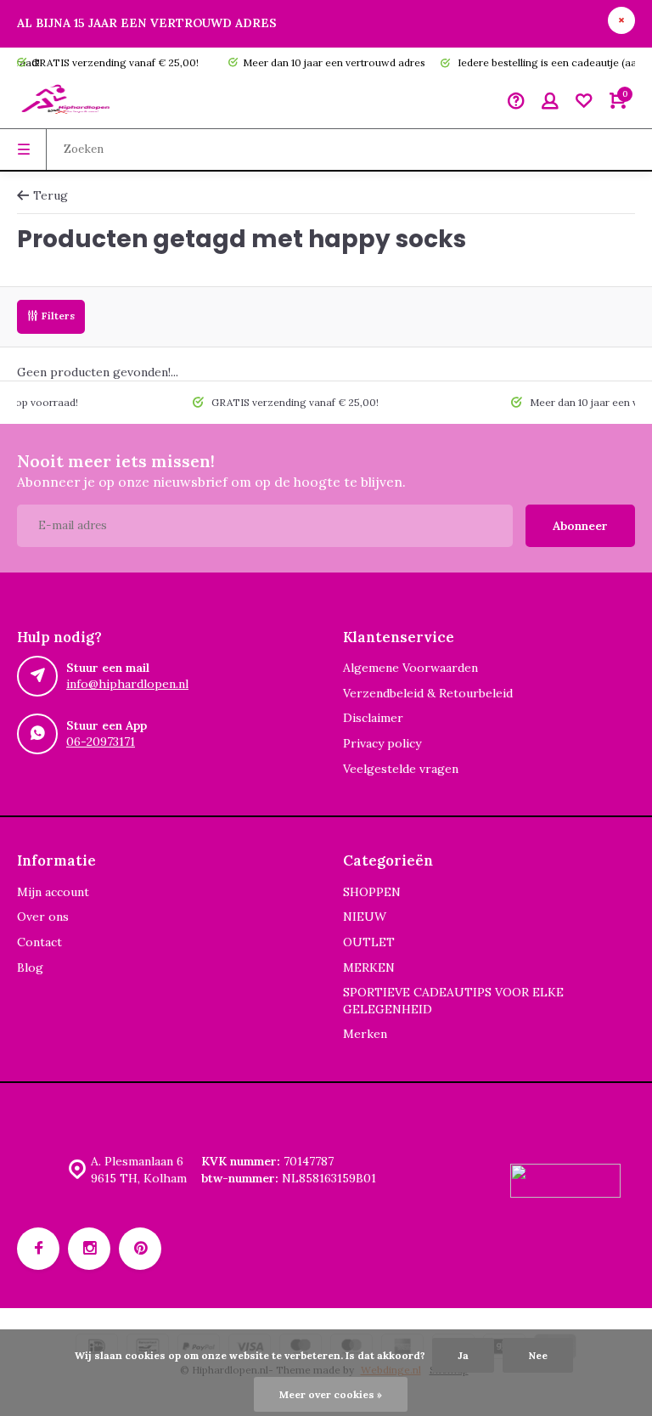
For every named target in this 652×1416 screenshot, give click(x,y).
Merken (365, 1033)
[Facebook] (38, 1248)
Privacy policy (382, 743)
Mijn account (53, 892)
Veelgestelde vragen (400, 768)
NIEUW (364, 916)
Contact (39, 942)
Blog (30, 967)
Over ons (43, 916)
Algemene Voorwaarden (410, 667)
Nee (538, 1355)
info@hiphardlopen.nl (127, 683)
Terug (50, 195)
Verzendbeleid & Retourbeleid (428, 693)
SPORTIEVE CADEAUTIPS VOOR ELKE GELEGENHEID (453, 1000)
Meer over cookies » (330, 1394)
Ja (463, 1355)
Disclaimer (373, 717)
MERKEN (369, 967)
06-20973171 (100, 741)
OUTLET (369, 942)
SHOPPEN (372, 892)
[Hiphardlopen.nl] (68, 102)
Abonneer (580, 525)
